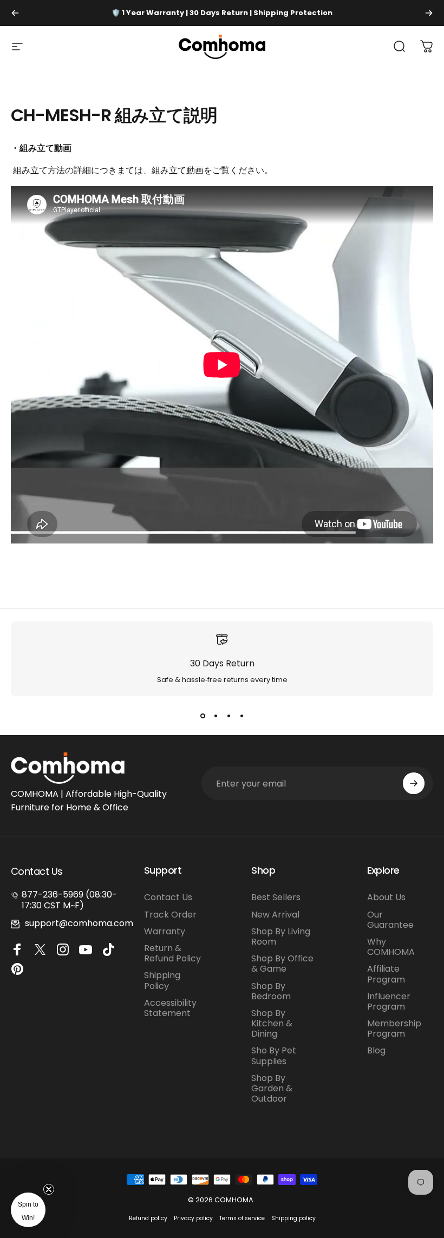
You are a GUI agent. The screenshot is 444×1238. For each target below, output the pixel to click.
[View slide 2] (215, 715)
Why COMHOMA (391, 946)
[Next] (429, 13)
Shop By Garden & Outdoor (271, 1088)
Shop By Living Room (280, 936)
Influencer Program (388, 1001)
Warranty (164, 931)
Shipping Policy (162, 980)
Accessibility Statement (170, 1008)
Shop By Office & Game (282, 963)
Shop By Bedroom (271, 991)
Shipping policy (293, 1218)
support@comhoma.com (79, 923)
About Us (386, 897)
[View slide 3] (228, 715)
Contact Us (168, 897)
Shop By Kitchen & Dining (271, 1023)
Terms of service (242, 1218)
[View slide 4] (241, 715)
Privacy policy (193, 1218)
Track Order (170, 914)
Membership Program (394, 1028)
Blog (376, 1050)
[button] (28, 1210)
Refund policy (148, 1218)
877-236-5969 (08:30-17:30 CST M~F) (69, 899)
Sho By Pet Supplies (273, 1055)
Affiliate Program (386, 974)
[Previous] (15, 13)
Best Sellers (276, 897)
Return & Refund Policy (172, 953)
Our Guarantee (390, 919)
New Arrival (275, 914)
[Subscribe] (414, 783)
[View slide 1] (202, 715)
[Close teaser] (48, 1189)
